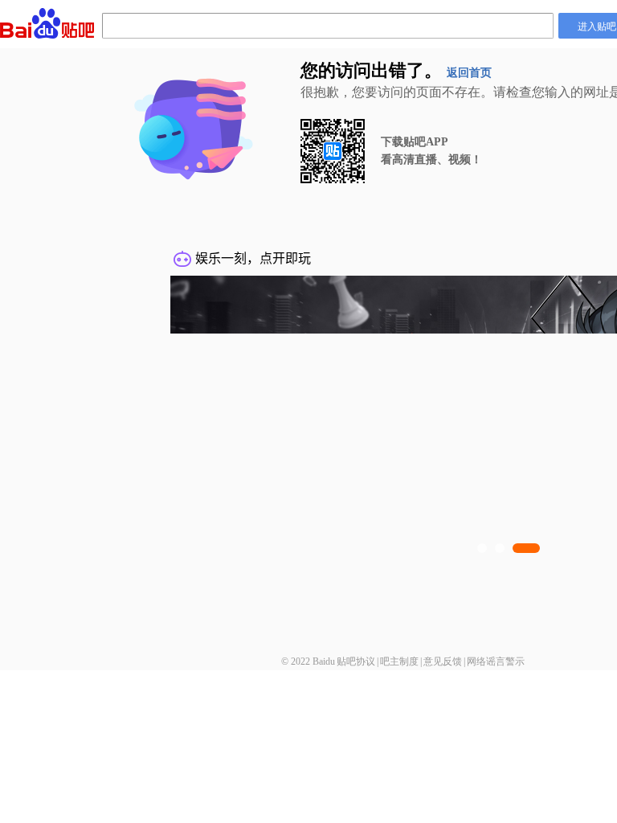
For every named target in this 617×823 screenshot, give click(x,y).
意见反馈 (442, 661)
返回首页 (469, 73)
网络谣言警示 (496, 661)
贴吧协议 (356, 661)
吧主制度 (399, 661)
